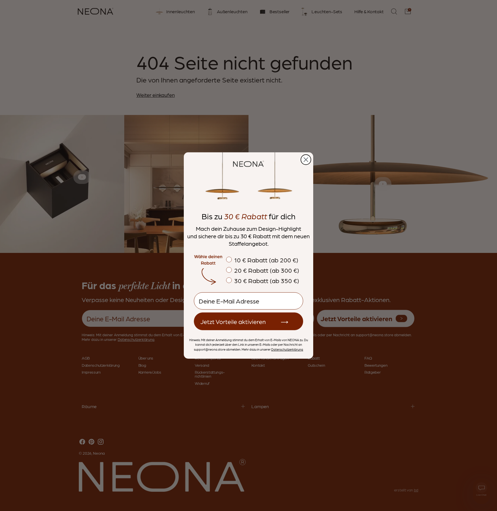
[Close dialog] (306, 160)
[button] (248, 321)
